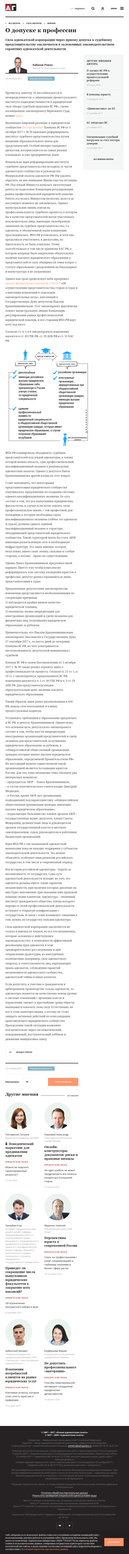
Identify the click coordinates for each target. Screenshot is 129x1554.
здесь (19, 115)
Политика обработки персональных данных (64, 1492)
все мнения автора (104, 159)
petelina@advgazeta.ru (79, 1445)
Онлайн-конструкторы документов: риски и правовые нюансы (61, 1153)
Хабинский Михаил (16, 1350)
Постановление (32, 127)
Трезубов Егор (13, 1225)
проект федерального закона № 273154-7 (32, 283)
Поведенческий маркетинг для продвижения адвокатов (19, 1150)
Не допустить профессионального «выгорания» (60, 1367)
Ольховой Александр (56, 1134)
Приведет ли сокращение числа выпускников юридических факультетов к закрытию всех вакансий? (20, 1280)
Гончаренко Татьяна (17, 1134)
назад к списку (24, 1052)
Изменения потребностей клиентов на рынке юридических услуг (21, 1375)
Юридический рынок (41, 78)
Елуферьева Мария (55, 1350)
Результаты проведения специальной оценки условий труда (64, 1495)
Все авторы (14, 23)
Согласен (114, 1542)
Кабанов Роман (43, 64)
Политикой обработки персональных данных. (45, 1549)
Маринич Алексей (55, 1225)
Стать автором (34, 23)
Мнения (51, 23)
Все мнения (72, 1095)
